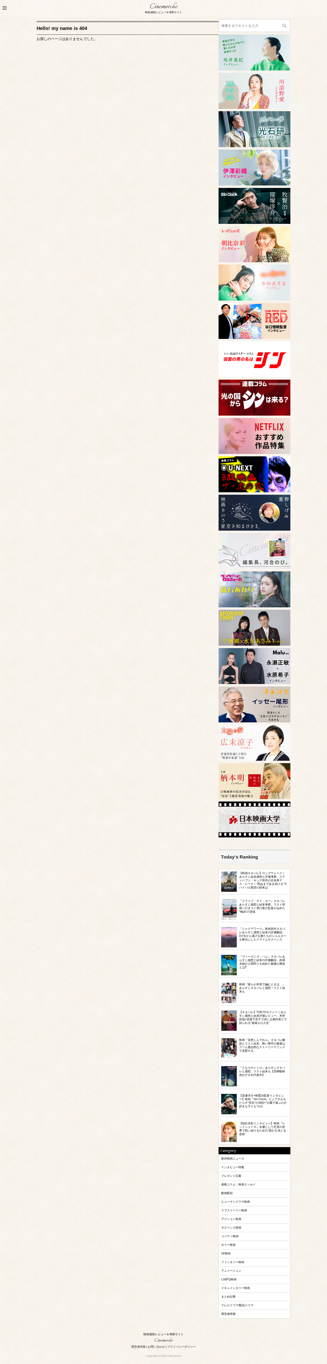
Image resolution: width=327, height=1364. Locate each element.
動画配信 (227, 1193)
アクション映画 (231, 1218)
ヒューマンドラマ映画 (235, 1201)
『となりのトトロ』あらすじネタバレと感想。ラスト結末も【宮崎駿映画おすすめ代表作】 (262, 1071)
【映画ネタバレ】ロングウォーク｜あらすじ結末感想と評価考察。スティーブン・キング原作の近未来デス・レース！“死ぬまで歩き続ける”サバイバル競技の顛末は (263, 880)
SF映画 (226, 1253)
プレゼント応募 (231, 1175)
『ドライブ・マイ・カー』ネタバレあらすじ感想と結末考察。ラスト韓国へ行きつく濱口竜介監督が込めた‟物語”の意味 (262, 906)
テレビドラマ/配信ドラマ (237, 1305)
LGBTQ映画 (229, 1279)
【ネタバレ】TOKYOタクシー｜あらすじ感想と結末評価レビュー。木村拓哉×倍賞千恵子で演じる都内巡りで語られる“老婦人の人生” (263, 1017)
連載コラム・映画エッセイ (238, 1184)
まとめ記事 (228, 1296)
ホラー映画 (228, 1244)
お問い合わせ (156, 1346)
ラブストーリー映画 (234, 1210)
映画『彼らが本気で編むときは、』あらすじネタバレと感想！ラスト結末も (262, 988)
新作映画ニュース (232, 1158)
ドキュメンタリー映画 (235, 1287)
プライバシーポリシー (181, 1346)
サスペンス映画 (231, 1227)
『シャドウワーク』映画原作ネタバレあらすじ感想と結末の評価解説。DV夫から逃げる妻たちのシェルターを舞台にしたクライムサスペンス (262, 934)
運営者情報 (228, 1313)
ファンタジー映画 (232, 1262)
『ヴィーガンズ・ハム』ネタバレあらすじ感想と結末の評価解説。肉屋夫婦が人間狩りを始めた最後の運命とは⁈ (262, 962)
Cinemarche (163, 6)
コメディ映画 (229, 1236)
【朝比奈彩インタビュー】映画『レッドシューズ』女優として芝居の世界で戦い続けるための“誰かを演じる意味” (262, 1129)
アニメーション (231, 1270)
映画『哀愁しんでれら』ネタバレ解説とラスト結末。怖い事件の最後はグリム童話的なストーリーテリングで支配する (262, 1045)
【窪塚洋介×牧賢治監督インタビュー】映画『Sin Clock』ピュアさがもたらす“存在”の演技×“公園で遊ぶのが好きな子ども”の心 (263, 1101)
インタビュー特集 (232, 1167)
